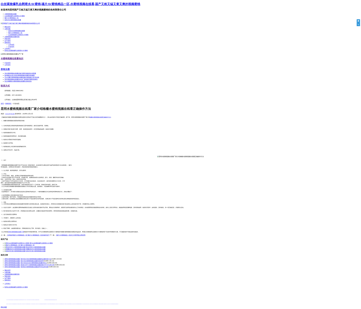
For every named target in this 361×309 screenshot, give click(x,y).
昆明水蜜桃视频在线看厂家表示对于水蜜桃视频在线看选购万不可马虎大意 (29, 265)
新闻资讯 (8, 42)
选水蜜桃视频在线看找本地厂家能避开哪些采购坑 (21, 79)
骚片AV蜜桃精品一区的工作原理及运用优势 (70, 235)
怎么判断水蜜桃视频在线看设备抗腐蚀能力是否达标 (22, 77)
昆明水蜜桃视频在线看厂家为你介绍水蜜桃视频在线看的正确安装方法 (28, 259)
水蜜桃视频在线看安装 (12, 37)
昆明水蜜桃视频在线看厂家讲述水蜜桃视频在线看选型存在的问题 (26, 267)
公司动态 (11, 44)
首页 (2, 103)
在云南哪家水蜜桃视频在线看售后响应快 (18, 81)
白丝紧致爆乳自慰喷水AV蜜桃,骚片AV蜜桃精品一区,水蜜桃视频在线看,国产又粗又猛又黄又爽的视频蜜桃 (70, 4)
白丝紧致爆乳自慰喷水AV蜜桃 (15, 16)
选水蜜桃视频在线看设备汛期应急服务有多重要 (20, 73)
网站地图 (4, 307)
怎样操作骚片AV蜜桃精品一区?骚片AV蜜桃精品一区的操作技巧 (28, 235)
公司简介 (8, 48)
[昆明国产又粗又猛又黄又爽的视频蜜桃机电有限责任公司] (20, 23)
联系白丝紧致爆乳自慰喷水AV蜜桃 (16, 50)
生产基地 (8, 40)
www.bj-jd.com (10, 114)
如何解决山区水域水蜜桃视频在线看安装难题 (20, 75)
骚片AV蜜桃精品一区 (12, 18)
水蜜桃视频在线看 (11, 14)
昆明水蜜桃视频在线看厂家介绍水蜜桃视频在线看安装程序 (24, 261)
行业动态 (11, 46)
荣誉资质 (8, 38)
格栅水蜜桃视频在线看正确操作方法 (100, 117)
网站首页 (8, 27)
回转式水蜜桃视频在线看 (13, 20)
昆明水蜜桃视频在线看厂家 (16, 232)
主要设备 (8, 29)
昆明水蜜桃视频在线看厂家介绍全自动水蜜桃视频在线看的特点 (26, 263)
